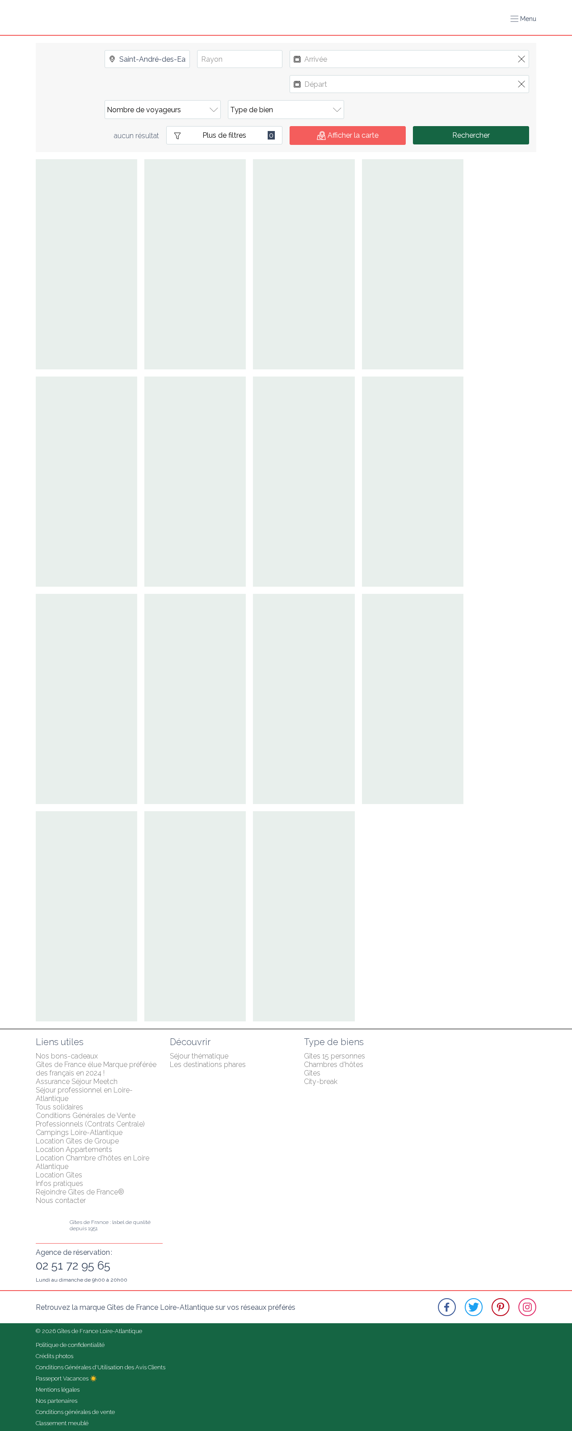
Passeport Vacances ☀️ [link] (66, 1378)
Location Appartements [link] (74, 1149)
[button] (523, 18)
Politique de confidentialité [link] (70, 1345)
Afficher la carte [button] (353, 135)
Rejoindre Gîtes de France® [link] (80, 1192)
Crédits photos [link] (54, 1356)
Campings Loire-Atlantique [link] (79, 1132)
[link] (447, 1307)
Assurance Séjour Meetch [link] (77, 1081)
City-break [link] (320, 1081)
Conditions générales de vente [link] (75, 1412)
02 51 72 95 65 (73, 1265)
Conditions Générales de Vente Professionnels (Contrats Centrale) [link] (90, 1119)
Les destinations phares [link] (208, 1064)
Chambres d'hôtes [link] (333, 1064)
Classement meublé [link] (62, 1423)
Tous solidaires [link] (59, 1107)
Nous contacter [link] (61, 1200)
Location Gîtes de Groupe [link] (77, 1141)
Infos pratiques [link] (59, 1183)
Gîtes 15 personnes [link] (334, 1056)
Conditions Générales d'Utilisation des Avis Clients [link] (100, 1367)
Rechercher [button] (471, 135)
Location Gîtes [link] (59, 1175)
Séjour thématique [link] (199, 1056)
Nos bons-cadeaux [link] (67, 1056)
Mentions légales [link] (58, 1389)
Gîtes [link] (312, 1073)
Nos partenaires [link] (56, 1400)
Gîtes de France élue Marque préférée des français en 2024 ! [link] (97, 1068)
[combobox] (147, 59)
